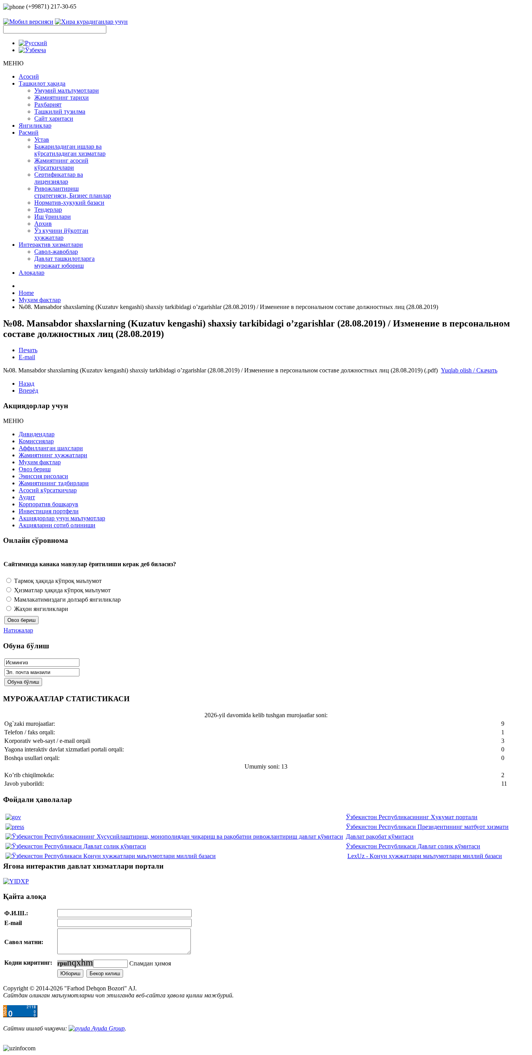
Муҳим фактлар (40, 300)
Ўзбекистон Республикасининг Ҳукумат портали (411, 817)
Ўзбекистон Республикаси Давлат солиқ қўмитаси (413, 846)
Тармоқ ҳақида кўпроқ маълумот (57, 581)
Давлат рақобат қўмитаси (380, 836)
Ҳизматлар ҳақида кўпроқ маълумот (61, 590)
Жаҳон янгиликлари (40, 609)
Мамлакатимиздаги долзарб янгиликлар (66, 599)
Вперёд (28, 390)
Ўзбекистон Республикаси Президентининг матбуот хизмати (427, 826)
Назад (26, 383)
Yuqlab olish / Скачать (469, 370)
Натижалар (18, 630)
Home (26, 293)
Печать (28, 350)
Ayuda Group (107, 1028)
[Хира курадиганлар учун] (91, 21)
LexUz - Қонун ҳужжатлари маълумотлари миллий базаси (424, 856)
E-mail (27, 357)
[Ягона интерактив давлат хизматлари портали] (266, 881)
